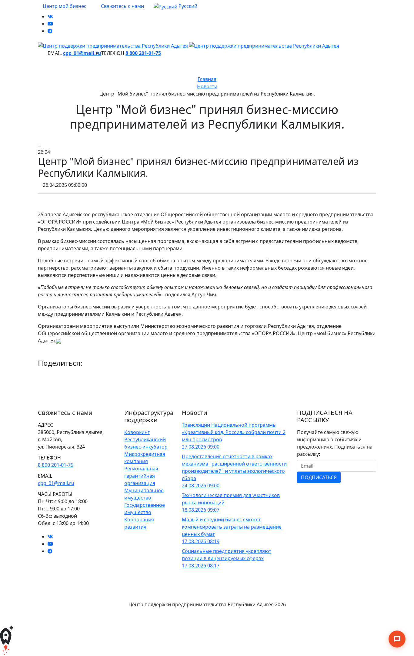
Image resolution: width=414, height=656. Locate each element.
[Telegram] (50, 31)
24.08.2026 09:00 (200, 485)
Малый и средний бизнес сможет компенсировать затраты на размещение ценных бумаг (232, 526)
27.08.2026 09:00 (200, 446)
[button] (178, 6)
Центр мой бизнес (64, 6)
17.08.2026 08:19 (200, 541)
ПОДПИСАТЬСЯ (319, 477)
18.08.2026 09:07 (200, 509)
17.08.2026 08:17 (200, 565)
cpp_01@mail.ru (82, 53)
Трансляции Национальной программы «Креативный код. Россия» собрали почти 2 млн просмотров (233, 432)
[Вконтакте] (50, 16)
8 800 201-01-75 (143, 53)
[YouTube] (50, 23)
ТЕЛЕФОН (112, 53)
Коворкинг (137, 432)
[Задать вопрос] (397, 639)
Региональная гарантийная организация (141, 475)
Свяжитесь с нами (122, 6)
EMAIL (55, 53)
